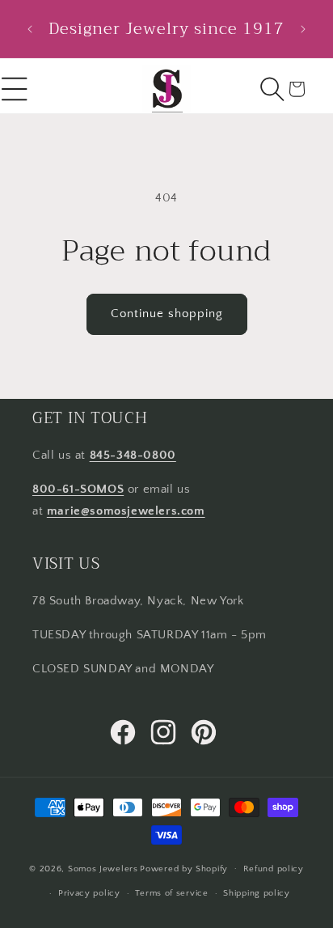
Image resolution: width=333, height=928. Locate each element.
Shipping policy (256, 893)
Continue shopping (167, 313)
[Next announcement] (303, 29)
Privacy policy (89, 893)
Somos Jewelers (103, 868)
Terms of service (171, 893)
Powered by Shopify (184, 868)
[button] (272, 89)
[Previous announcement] (30, 29)
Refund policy (273, 869)
